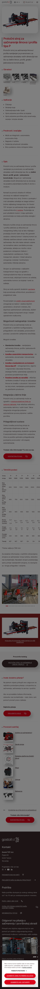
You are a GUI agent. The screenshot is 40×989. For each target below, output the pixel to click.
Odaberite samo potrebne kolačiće (20, 976)
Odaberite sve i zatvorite (20, 982)
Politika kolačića (27, 967)
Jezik (34, 957)
